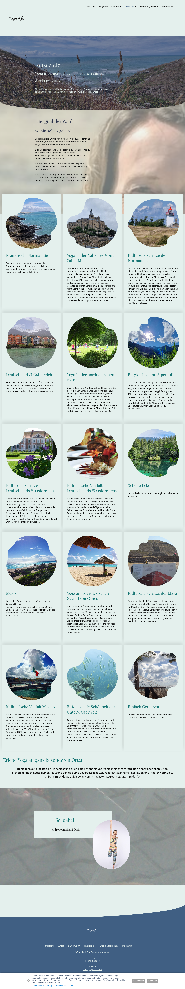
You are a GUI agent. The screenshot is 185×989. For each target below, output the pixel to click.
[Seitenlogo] (17, 18)
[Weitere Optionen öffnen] (178, 6)
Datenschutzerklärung (42, 986)
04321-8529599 (92, 960)
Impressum (61, 986)
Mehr (72, 986)
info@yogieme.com (92, 969)
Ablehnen (152, 981)
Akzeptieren (138, 981)
